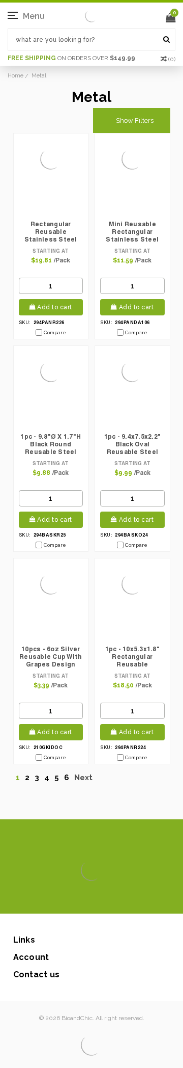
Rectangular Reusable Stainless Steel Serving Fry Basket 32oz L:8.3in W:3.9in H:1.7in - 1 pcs (51, 232)
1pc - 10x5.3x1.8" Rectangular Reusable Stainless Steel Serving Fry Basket (132, 657)
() (171, 59)
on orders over (71, 58)
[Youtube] (122, 898)
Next (84, 777)
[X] (73, 898)
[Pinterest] (106, 898)
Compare (55, 332)
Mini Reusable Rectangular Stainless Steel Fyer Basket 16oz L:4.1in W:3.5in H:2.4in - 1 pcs (132, 232)
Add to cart (54, 307)
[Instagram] (89, 898)
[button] (131, 120)
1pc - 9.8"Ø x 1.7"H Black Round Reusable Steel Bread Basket (50, 445)
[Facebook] (57, 898)
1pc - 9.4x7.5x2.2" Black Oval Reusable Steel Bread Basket (132, 445)
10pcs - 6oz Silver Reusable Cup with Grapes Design (50, 656)
